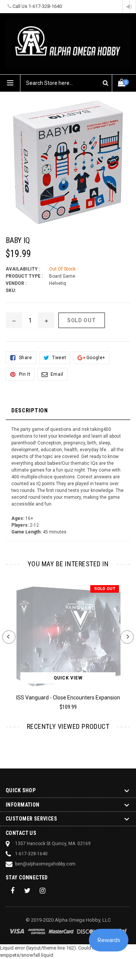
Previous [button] (8, 637)
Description (29, 410)
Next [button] (127, 637)
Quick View (68, 678)
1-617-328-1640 (45, 6)
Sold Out (104, 588)
